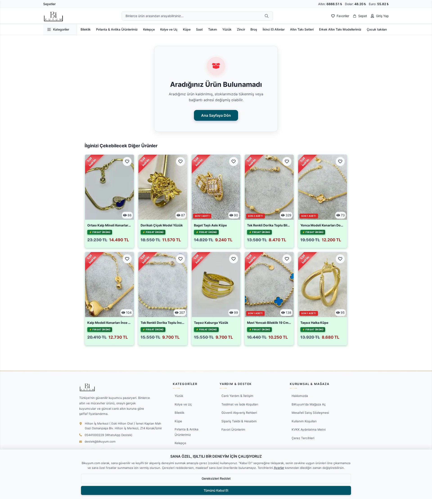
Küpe (187, 29)
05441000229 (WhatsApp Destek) (108, 435)
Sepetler (49, 4)
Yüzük (227, 29)
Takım (212, 29)
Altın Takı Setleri (302, 29)
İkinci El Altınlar (274, 29)
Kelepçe (149, 29)
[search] (267, 15)
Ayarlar (279, 468)
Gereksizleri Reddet (216, 478)
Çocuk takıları (377, 29)
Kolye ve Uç (169, 29)
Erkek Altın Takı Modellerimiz (340, 29)
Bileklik (86, 29)
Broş (253, 29)
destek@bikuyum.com (100, 441)
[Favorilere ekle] (127, 161)
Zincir (241, 29)
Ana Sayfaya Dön (216, 115)
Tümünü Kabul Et (216, 490)
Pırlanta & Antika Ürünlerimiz (117, 29)
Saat (199, 29)
